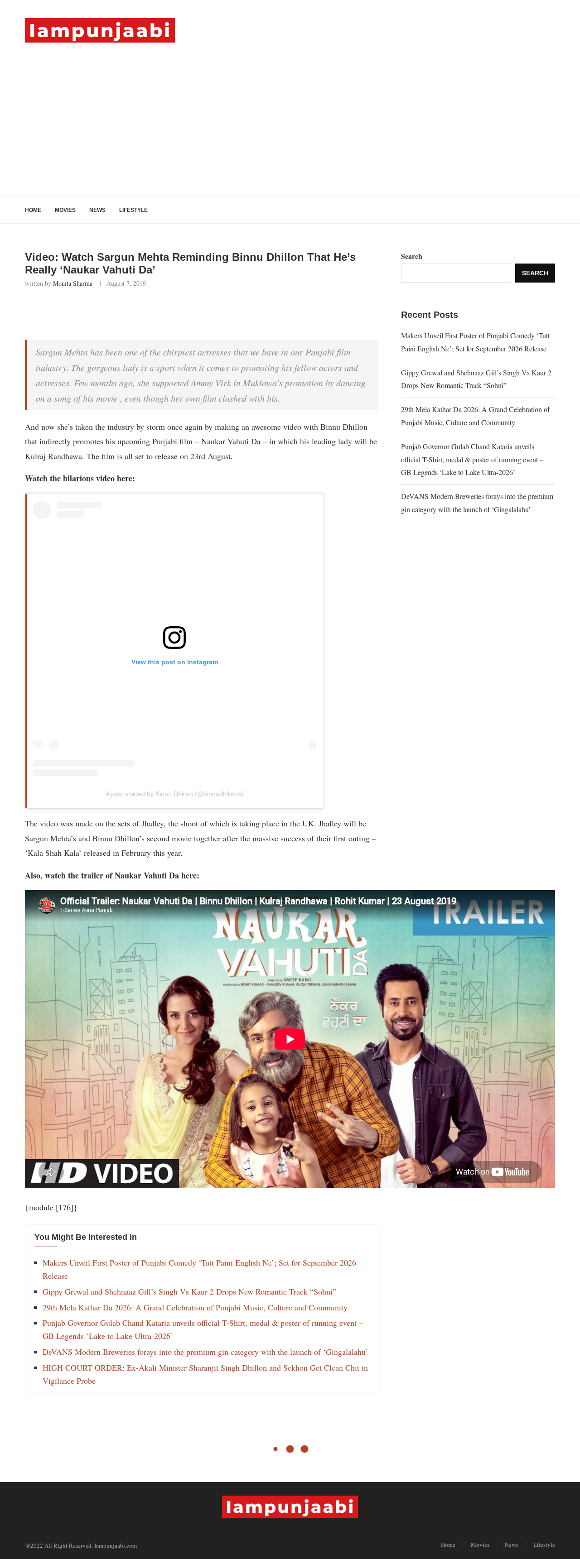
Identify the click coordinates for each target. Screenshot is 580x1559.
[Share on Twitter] (99, 312)
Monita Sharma (72, 283)
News (97, 210)
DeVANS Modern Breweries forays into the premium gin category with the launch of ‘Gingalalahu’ (205, 1351)
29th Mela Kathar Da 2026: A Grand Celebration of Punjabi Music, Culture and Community (195, 1307)
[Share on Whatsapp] (119, 312)
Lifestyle (133, 210)
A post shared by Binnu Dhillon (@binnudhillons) (174, 793)
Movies (65, 210)
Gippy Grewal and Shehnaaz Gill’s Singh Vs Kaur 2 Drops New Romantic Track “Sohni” (189, 1291)
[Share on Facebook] (79, 312)
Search (411, 256)
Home (33, 210)
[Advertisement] (290, 110)
